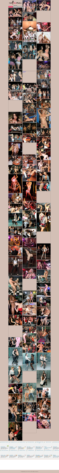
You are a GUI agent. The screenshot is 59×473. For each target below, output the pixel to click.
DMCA (33, 471)
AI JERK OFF (15, 6)
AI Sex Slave (11, 6)
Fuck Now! (20, 6)
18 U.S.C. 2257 (30, 471)
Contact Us (36, 471)
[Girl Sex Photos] (15, 3)
